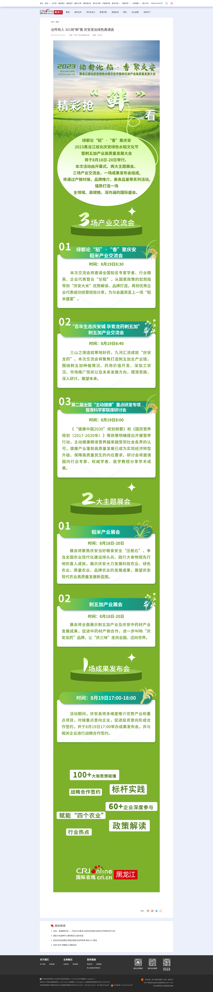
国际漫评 (61, 3)
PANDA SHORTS (157, 3)
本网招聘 (51, 964)
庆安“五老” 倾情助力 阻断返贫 (65, 945)
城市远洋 (77, 12)
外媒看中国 (106, 3)
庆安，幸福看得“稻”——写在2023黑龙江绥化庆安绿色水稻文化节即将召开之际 (84, 931)
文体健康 (135, 3)
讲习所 (54, 3)
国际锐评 (69, 3)
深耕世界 (125, 3)
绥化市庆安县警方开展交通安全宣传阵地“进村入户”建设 (75, 940)
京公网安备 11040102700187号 (123, 985)
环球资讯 (66, 964)
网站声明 (89, 964)
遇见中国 (115, 3)
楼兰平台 (145, 3)
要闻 (67, 12)
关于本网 (42, 964)
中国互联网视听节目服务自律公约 (50, 985)
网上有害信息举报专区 (93, 968)
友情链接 (99, 964)
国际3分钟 (77, 3)
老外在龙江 (90, 12)
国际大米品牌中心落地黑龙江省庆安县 (68, 936)
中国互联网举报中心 (49, 979)
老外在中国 (97, 3)
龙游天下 (147, 12)
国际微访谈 (87, 3)
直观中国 (103, 12)
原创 (125, 12)
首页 (41, 3)
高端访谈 (115, 12)
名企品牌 (135, 12)
